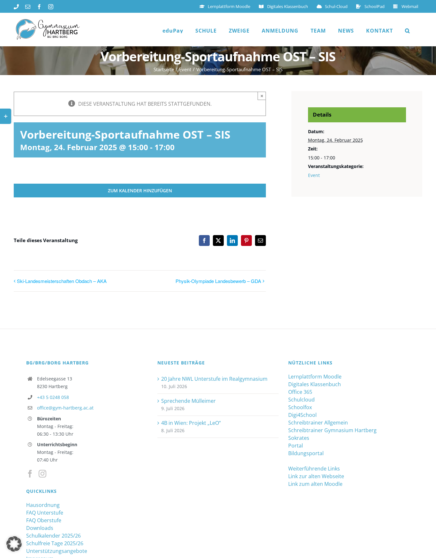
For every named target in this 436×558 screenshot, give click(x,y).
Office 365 (300, 391)
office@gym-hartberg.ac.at (65, 408)
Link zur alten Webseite (316, 476)
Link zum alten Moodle (315, 483)
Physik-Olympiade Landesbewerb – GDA (218, 281)
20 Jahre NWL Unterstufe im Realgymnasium (214, 378)
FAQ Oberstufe (43, 520)
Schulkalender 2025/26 (53, 535)
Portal (295, 445)
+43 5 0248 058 (53, 397)
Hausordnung (43, 504)
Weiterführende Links (314, 468)
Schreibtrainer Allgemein (318, 422)
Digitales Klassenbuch (314, 384)
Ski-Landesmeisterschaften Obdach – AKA (62, 281)
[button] (407, 30)
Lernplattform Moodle (315, 376)
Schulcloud (301, 399)
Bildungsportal (306, 453)
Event (314, 175)
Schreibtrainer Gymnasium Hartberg (332, 430)
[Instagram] (42, 474)
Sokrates (298, 437)
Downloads (39, 527)
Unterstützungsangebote (56, 550)
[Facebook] (30, 474)
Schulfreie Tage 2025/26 (54, 543)
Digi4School (302, 414)
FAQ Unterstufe (44, 512)
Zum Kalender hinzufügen (140, 190)
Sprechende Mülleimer (188, 400)
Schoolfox (300, 407)
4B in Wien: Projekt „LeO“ (191, 422)
